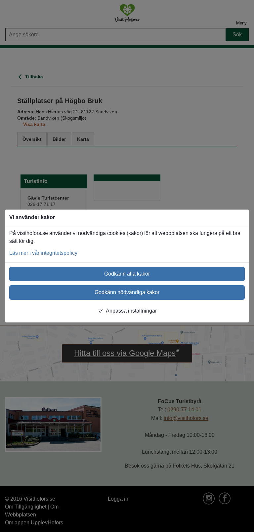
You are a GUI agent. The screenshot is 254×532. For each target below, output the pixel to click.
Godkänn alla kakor (127, 274)
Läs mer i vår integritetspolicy (43, 253)
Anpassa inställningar (131, 311)
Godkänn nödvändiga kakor (127, 292)
